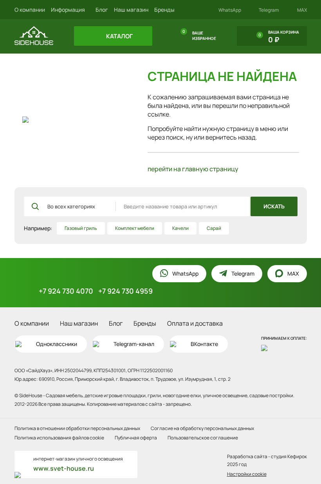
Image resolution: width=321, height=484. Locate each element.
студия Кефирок (289, 456)
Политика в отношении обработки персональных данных (77, 428)
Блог (102, 9)
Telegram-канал (134, 344)
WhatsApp (229, 10)
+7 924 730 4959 (125, 291)
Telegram (269, 10)
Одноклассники (56, 344)
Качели (180, 228)
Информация (68, 9)
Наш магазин (131, 9)
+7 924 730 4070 (66, 291)
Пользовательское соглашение (203, 437)
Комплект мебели (134, 228)
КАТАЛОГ (119, 36)
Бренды (164, 9)
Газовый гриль (81, 228)
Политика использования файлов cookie (59, 437)
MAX (302, 10)
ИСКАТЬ (274, 206)
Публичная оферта (136, 437)
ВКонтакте (204, 344)
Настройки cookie (247, 474)
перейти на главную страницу (193, 169)
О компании (29, 9)
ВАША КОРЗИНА (278, 36)
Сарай (214, 228)
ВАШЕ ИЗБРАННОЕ (199, 35)
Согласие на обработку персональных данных (202, 428)
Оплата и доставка (195, 323)
